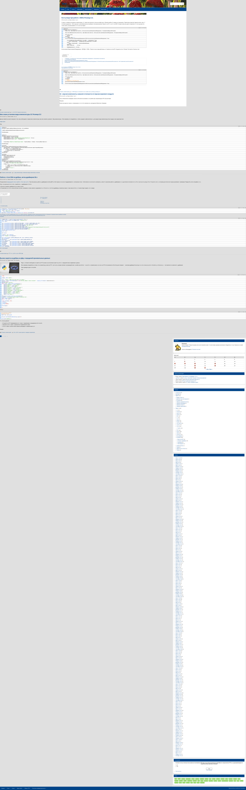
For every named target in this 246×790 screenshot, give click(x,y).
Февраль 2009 (179, 738)
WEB (177, 433)
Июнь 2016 (178, 636)
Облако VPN (27, 788)
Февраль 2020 (179, 571)
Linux (17, 179)
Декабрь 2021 (178, 539)
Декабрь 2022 (179, 522)
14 (174, 363)
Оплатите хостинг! (196, 349)
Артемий (177, 394)
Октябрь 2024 (179, 490)
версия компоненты (22, 112)
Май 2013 (178, 688)
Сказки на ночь (179, 445)
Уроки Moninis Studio (181, 448)
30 (195, 367)
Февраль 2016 (179, 641)
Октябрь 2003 (179, 755)
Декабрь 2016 (179, 627)
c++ (238, 780)
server (219, 780)
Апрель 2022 (178, 533)
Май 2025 (178, 479)
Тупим (177, 447)
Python (19, 179)
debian (215, 780)
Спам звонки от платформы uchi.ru (190, 376)
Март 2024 (178, 500)
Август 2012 (178, 701)
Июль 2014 (178, 669)
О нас (68, 9)
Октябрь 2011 (178, 716)
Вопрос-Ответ (179, 397)
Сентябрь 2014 (179, 666)
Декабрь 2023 (179, 504)
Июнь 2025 (178, 478)
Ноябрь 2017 (178, 611)
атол (17, 253)
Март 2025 (178, 482)
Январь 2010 (178, 732)
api (198, 780)
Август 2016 (178, 633)
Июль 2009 (178, 736)
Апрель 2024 (178, 498)
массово (38, 172)
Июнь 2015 (178, 653)
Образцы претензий (180, 406)
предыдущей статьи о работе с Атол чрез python (18, 182)
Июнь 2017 (178, 618)
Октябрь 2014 (179, 665)
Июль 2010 (178, 729)
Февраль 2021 (179, 554)
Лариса (177, 395)
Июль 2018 (178, 599)
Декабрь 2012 (178, 695)
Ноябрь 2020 (178, 558)
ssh (234, 780)
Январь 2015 (178, 660)
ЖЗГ (64, 3)
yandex (188, 782)
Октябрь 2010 (179, 726)
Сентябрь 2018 (179, 596)
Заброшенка (80, 9)
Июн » (210, 369)
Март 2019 (178, 587)
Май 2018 (178, 602)
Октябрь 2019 (179, 577)
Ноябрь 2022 (178, 523)
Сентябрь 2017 (179, 614)
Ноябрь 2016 (178, 628)
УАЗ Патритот (180, 443)
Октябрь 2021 (179, 542)
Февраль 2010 (179, 730)
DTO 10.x (10, 253)
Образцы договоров (180, 403)
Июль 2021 (178, 547)
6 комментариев (3, 253)
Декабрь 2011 (178, 713)
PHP (177, 430)
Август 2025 (178, 475)
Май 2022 (178, 532)
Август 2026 (178, 458)
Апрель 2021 (178, 551)
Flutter (177, 421)
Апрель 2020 (178, 568)
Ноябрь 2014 (178, 663)
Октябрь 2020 (179, 560)
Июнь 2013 (178, 687)
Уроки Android (88, 9)
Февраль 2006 (179, 749)
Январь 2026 (178, 468)
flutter (207, 778)
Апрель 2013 (178, 690)
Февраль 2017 (179, 624)
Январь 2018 (178, 608)
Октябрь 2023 (179, 507)
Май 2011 (178, 717)
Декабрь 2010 (179, 723)
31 (205, 367)
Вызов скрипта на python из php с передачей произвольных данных (25, 258)
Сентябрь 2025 (179, 474)
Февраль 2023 (179, 519)
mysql (183, 778)
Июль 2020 (178, 564)
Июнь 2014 (178, 671)
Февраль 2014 (179, 676)
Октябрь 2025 (179, 472)
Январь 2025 (178, 485)
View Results (209, 770)
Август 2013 (178, 684)
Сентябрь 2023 (179, 509)
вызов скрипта (22, 332)
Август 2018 (178, 598)
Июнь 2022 (178, 530)
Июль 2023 (178, 512)
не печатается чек (81, 91)
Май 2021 (178, 549)
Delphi (177, 420)
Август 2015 (178, 650)
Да (177, 765)
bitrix (177, 416)
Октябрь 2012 (179, 698)
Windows (178, 434)
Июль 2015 (178, 652)
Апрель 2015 (178, 656)
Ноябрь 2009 (178, 735)
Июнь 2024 (178, 495)
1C (77, 19)
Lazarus (178, 424)
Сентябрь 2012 (179, 700)
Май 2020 (178, 567)
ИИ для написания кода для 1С (193, 379)
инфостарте (2, 121)
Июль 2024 (178, 494)
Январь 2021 (178, 555)
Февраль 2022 (179, 536)
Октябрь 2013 (179, 681)
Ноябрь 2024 (178, 488)
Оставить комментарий (64, 91)
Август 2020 (178, 563)
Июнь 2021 (178, 548)
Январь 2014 (178, 678)
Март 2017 (178, 622)
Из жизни (17, 260)
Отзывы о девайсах (181, 440)
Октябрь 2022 (179, 525)
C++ (177, 417)
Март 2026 (178, 465)
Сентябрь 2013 (179, 682)
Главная (62, 9)
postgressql (178, 392)
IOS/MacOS (179, 423)
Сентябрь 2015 (179, 649)
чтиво (214, 778)
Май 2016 (178, 637)
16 (195, 363)
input (180, 782)
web (194, 782)
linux (193, 778)
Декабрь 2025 (179, 469)
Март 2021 (178, 552)
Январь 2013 (178, 694)
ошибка (181, 780)
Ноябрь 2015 (178, 646)
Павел (177, 408)
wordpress (189, 780)
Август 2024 (178, 493)
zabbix (242, 780)
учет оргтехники (224, 780)
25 (215, 365)
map (198, 782)
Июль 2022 (178, 529)
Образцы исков (179, 404)
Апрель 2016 (178, 638)
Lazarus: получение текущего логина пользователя (195, 378)
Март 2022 (178, 535)
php (14, 332)
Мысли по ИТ (180, 439)
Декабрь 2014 (178, 662)
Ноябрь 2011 (178, 714)
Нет (177, 766)
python (14, 253)
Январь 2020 (178, 573)
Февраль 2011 (178, 720)
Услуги (73, 9)
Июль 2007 (178, 745)
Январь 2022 (178, 538)
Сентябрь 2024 (179, 491)
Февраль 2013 (179, 693)
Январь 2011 (178, 722)
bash (184, 782)
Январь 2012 (178, 711)
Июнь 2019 (178, 583)
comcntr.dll (15, 112)
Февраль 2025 (179, 484)
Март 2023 (178, 517)
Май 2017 (178, 620)
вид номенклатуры (19, 172)
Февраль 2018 (179, 606)
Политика (179, 442)
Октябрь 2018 (179, 595)
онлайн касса (88, 91)
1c (210, 778)
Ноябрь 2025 (178, 471)
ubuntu (222, 778)
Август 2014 (178, 668)
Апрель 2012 (178, 707)
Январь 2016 (178, 643)
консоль (195, 780)
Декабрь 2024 (179, 487)
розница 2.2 (97, 91)
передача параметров (30, 332)
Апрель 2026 (178, 463)
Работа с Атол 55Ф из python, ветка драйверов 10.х (18, 177)
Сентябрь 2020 (179, 561)
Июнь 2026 (178, 460)
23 (195, 365)
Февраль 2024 (179, 501)
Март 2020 (178, 570)
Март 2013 (178, 691)
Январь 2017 (178, 625)
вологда (230, 778)
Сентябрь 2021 (179, 544)
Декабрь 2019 (179, 574)
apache (178, 413)
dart (226, 778)
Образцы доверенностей (182, 401)
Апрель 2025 (178, 481)
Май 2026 (178, 462)
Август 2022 (178, 528)
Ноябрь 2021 (178, 541)
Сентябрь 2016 (179, 631)
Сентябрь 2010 (179, 728)
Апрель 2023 (178, 516)
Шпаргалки (96, 9)
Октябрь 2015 (179, 647)
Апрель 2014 (178, 674)
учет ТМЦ (202, 782)
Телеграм (184, 346)
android (176, 780)
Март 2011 (178, 719)
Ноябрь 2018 (178, 593)
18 (215, 363)
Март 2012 (178, 709)
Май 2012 (178, 706)
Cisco (177, 419)
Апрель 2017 (178, 621)
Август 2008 (178, 739)
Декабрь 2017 (178, 609)
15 (184, 363)
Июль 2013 (178, 685)
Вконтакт (188, 346)
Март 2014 (178, 675)
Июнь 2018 (178, 601)
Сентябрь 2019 (179, 579)
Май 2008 (178, 741)
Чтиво (177, 450)
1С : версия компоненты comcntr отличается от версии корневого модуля (87, 94)
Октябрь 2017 (179, 612)
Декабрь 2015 (178, 644)
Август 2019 (178, 580)
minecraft (231, 780)
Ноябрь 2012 (178, 697)
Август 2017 (178, 615)
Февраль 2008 (179, 742)
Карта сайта (103, 9)
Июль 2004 (178, 751)
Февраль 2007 (179, 748)
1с (71, 91)
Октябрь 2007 (179, 744)
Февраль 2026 (179, 466)
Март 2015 (178, 657)
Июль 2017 (178, 617)
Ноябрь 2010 (178, 725)
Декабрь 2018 (179, 592)
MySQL (179, 428)
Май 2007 (178, 746)
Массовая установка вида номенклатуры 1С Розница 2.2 (20, 114)
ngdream (178, 378)
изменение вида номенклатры (29, 172)
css (191, 782)
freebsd (202, 778)
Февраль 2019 (179, 589)
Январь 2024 (178, 503)
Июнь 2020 (178, 566)
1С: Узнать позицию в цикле (192, 382)
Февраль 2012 (179, 710)
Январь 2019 (178, 590)
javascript (188, 778)
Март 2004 (178, 752)
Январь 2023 (178, 520)
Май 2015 (178, 655)
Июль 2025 (178, 477)
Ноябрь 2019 (178, 576)
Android (178, 411)
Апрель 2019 (178, 586)
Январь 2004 (178, 754)
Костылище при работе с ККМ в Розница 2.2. (77, 18)
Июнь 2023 (178, 513)
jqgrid (185, 780)
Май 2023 (178, 514)
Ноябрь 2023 (178, 506)
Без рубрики (179, 436)
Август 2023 (178, 510)
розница (93, 91)
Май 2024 (178, 497)
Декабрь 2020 (179, 557)
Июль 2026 (178, 459)
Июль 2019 (178, 582)
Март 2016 (178, 640)
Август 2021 (178, 545)
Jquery (218, 778)
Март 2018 (178, 605)
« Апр (207, 369)
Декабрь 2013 (178, 679)
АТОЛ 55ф (74, 91)
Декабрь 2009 (179, 733)
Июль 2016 (178, 634)
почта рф (210, 780)
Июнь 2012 (178, 704)
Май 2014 (178, 672)
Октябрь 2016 (179, 630)
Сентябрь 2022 (179, 526)
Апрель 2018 (178, 603)
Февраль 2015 (179, 659)
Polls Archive (178, 771)
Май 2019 (178, 585)
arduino (178, 414)
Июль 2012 (178, 703)
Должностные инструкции (182, 399)
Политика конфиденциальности (38, 788)
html (239, 778)
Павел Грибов (72, 19)
